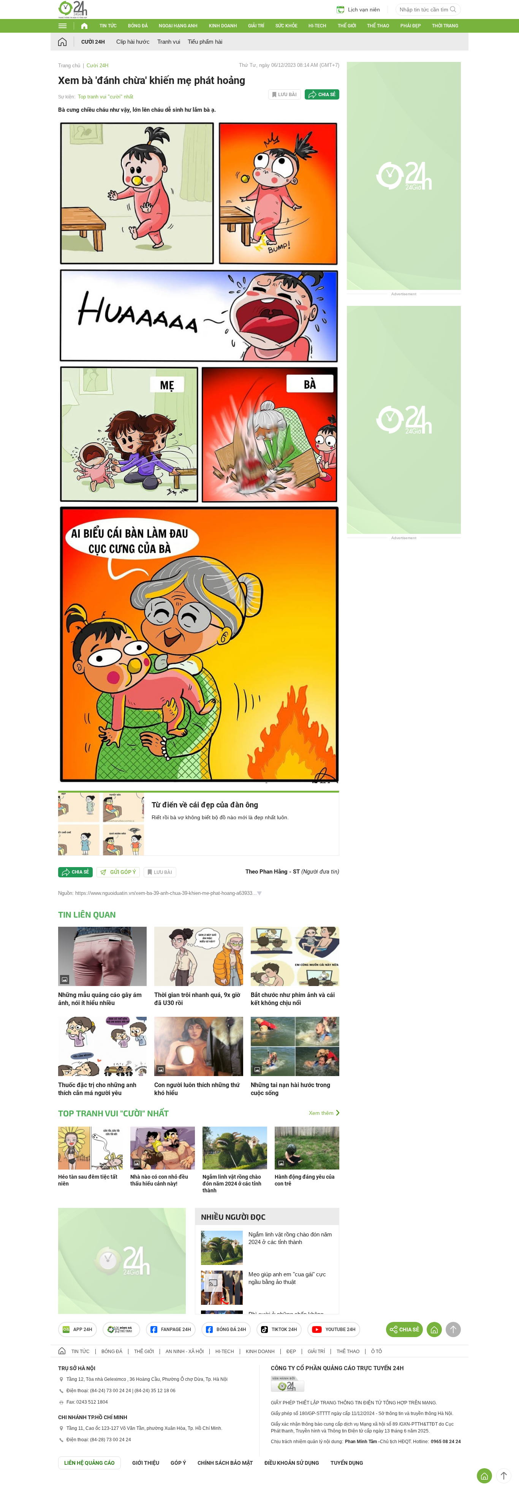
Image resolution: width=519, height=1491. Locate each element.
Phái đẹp (410, 25)
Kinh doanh (223, 25)
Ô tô (376, 1351)
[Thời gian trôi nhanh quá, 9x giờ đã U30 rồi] (198, 956)
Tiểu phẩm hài (205, 41)
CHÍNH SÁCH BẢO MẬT (225, 1463)
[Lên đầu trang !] (503, 1475)
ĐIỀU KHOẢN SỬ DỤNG (291, 1463)
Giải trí (256, 25)
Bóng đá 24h (231, 1329)
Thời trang (445, 25)
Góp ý (178, 1463)
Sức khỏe (286, 25)
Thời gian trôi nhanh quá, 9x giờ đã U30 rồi (197, 999)
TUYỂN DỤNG (347, 1463)
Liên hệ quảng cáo (89, 1463)
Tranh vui (168, 41)
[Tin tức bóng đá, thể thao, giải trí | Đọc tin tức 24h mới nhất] (72, 16)
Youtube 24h (341, 1329)
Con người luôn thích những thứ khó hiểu (197, 1089)
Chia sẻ (326, 94)
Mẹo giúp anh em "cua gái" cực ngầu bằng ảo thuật (287, 1278)
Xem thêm (321, 1113)
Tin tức (108, 25)
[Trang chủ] (69, 41)
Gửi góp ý (123, 872)
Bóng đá (138, 25)
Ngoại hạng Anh (178, 25)
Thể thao (378, 25)
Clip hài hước (133, 41)
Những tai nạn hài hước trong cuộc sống (290, 1089)
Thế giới (347, 25)
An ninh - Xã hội (185, 1351)
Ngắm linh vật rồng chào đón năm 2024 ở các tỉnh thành (232, 1183)
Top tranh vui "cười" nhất (105, 97)
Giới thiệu (145, 1463)
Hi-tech (317, 25)
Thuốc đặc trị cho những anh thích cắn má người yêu (97, 1089)
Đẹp (291, 1351)
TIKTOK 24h (284, 1329)
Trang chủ (69, 65)
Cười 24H (93, 42)
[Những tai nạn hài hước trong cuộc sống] (295, 1046)
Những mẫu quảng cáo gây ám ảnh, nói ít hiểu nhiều (100, 999)
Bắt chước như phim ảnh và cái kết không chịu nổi (293, 999)
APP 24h (82, 1329)
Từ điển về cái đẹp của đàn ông (205, 804)
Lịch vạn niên (364, 9)
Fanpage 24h (176, 1329)
